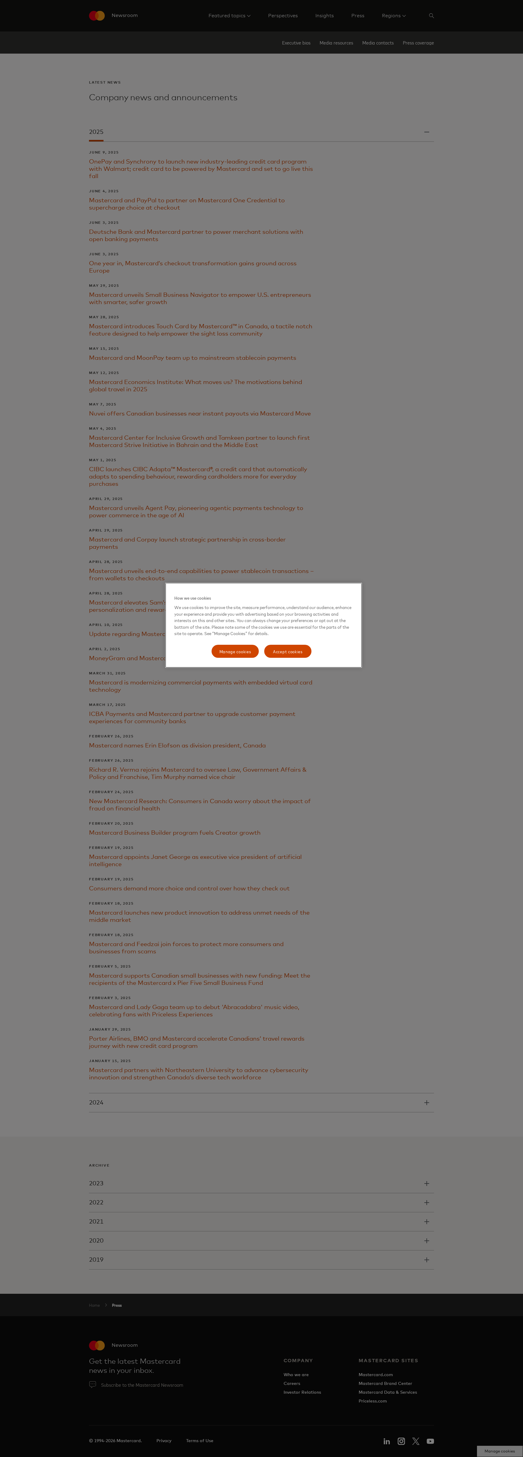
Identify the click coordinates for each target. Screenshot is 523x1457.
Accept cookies (288, 651)
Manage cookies (235, 651)
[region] (263, 625)
